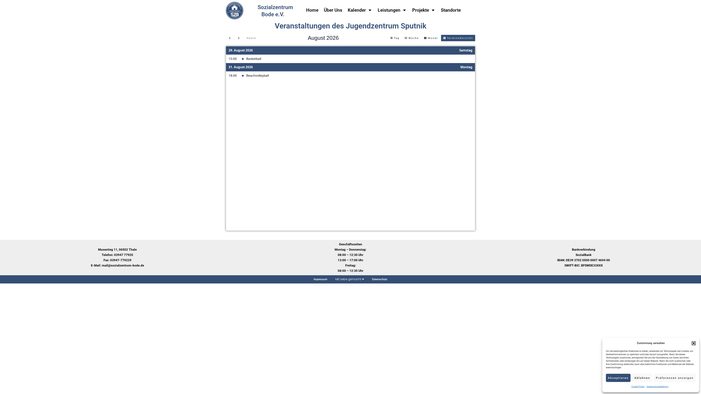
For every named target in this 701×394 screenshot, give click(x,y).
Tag (396, 38)
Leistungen (389, 10)
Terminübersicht (460, 38)
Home (312, 10)
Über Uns (333, 10)
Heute (251, 38)
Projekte (420, 10)
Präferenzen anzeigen (675, 378)
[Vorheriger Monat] (230, 38)
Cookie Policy (638, 386)
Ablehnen (642, 378)
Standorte (451, 10)
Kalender (357, 10)
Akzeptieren (618, 378)
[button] (694, 343)
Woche (414, 38)
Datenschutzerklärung (657, 386)
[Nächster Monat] (239, 38)
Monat (433, 38)
